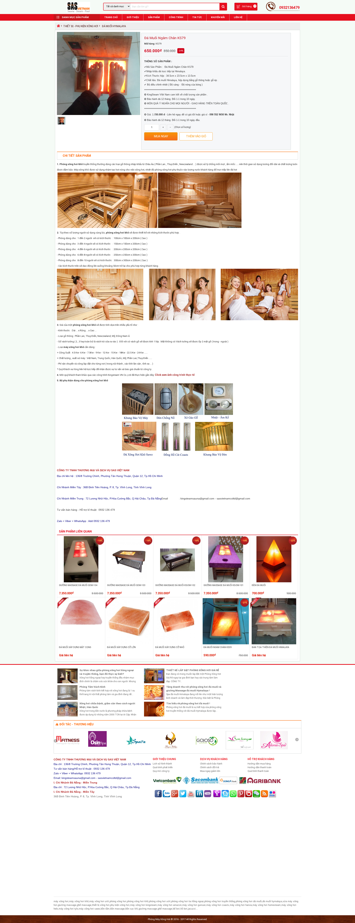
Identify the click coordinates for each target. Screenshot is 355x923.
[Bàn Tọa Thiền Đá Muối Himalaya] (274, 643)
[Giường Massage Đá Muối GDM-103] (129, 581)
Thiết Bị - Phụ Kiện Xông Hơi (80, 26)
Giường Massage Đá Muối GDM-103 (126, 585)
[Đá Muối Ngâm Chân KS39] (226, 643)
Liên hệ (238, 17)
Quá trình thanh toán (258, 771)
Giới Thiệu (133, 17)
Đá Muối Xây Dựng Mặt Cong (75, 647)
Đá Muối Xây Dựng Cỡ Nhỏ (169, 647)
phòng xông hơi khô (117, 232)
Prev (57, 741)
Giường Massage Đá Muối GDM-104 (78, 585)
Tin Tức (197, 17)
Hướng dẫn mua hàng (259, 763)
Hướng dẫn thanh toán (259, 767)
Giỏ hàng (247, 6)
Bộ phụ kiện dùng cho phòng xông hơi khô (84, 380)
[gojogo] (205, 748)
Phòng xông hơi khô (71, 164)
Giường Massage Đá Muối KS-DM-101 (224, 585)
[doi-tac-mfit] (68, 748)
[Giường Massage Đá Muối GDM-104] (81, 581)
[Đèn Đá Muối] (273, 581)
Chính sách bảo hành (211, 763)
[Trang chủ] (58, 27)
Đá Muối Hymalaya (114, 26)
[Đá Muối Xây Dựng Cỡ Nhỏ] (177, 643)
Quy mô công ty (161, 771)
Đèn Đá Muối (259, 585)
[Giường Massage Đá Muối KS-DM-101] (225, 581)
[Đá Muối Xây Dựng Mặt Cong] (81, 635)
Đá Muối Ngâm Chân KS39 (218, 647)
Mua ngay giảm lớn (210, 771)
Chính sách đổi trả (209, 767)
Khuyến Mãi (218, 17)
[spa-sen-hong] (239, 748)
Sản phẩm (154, 17)
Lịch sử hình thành (162, 763)
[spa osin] (97, 746)
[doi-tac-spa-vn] (136, 748)
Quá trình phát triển (163, 767)
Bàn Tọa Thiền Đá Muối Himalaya (270, 647)
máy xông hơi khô (73, 347)
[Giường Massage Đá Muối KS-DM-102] (177, 581)
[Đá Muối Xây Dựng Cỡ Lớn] (129, 643)
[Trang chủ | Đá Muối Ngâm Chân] (78, 12)
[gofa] (171, 748)
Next (298, 741)
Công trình (176, 17)
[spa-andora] (274, 748)
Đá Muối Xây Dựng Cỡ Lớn (121, 647)
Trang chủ (111, 17)
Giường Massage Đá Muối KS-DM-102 (175, 585)
